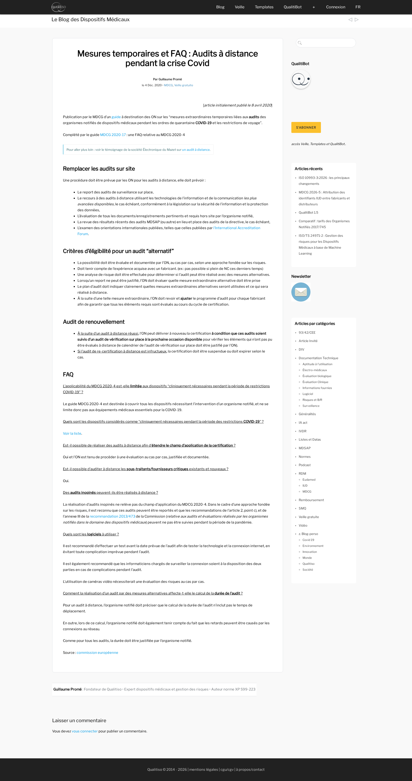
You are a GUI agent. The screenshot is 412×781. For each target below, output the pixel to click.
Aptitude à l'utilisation (317, 364)
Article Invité (308, 341)
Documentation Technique (318, 358)
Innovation (310, 552)
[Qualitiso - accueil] (59, 7)
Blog (220, 7)
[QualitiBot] (300, 79)
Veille (239, 7)
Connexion (335, 7)
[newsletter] (300, 291)
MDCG (168, 85)
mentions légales (203, 769)
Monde (307, 557)
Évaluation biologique (317, 376)
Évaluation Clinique (315, 382)
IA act (303, 422)
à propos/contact (250, 769)
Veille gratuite (183, 85)
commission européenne (97, 652)
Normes (305, 457)
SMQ (302, 508)
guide (116, 117)
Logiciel (308, 394)
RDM (302, 473)
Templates (264, 7)
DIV (301, 349)
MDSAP (305, 448)
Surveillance (311, 406)
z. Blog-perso (308, 534)
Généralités (307, 414)
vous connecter (85, 731)
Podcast (305, 465)
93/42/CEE (307, 332)
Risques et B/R (312, 400)
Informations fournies (317, 388)
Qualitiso (308, 563)
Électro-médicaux (315, 370)
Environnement (313, 546)
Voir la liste (72, 433)
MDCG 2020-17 (113, 135)
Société (308, 569)
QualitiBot (293, 7)
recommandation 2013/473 (112, 516)
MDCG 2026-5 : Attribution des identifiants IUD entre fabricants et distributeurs (324, 198)
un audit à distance (196, 149)
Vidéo (303, 525)
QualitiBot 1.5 (308, 212)
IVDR (302, 431)
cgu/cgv (227, 769)
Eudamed (309, 479)
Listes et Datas (310, 439)
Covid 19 (308, 540)
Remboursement (311, 500)
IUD (305, 485)
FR (357, 7)
